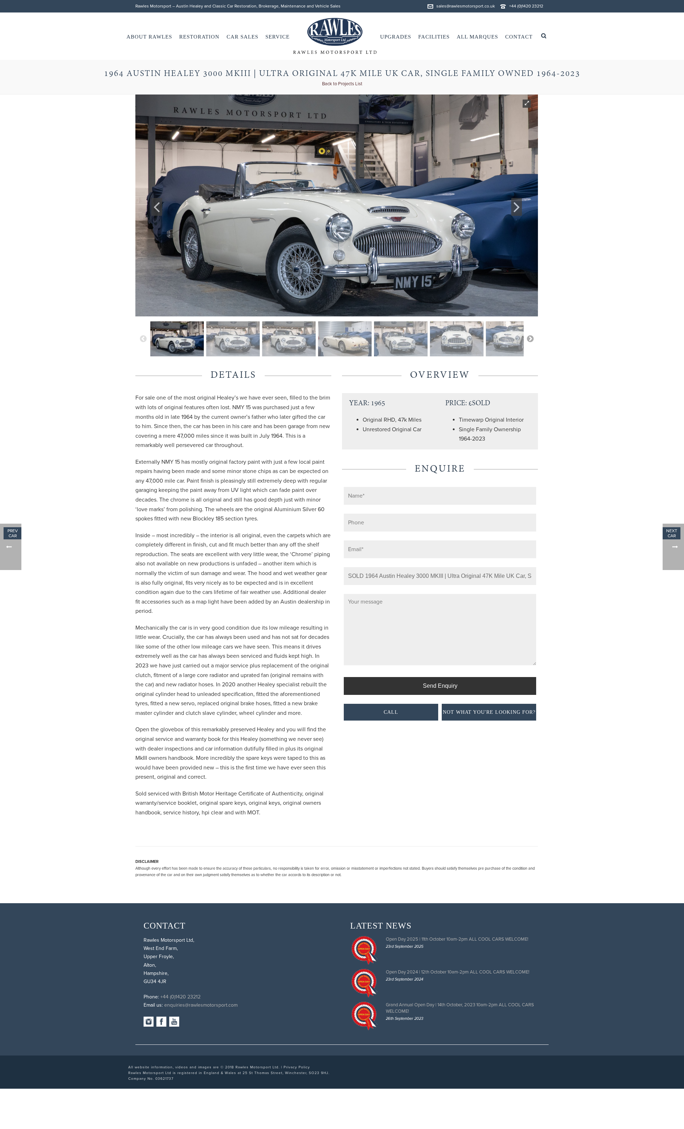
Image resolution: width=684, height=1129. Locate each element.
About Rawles (149, 37)
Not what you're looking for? (489, 712)
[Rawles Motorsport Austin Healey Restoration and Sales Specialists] (335, 36)
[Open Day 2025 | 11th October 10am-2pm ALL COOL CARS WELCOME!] (364, 950)
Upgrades (395, 37)
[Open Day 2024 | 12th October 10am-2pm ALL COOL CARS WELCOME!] (364, 983)
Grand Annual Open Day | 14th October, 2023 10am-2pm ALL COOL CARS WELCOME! (460, 1008)
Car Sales (242, 37)
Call (391, 712)
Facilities (434, 37)
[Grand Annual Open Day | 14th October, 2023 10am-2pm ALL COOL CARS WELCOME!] (364, 1016)
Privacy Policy (297, 1067)
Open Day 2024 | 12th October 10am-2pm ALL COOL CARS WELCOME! (457, 972)
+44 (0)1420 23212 (526, 6)
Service (277, 37)
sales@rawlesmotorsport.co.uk (465, 6)
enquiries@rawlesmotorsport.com (201, 1005)
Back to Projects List (342, 84)
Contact (519, 37)
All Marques (477, 37)
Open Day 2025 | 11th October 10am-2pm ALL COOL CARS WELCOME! (457, 939)
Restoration (199, 37)
